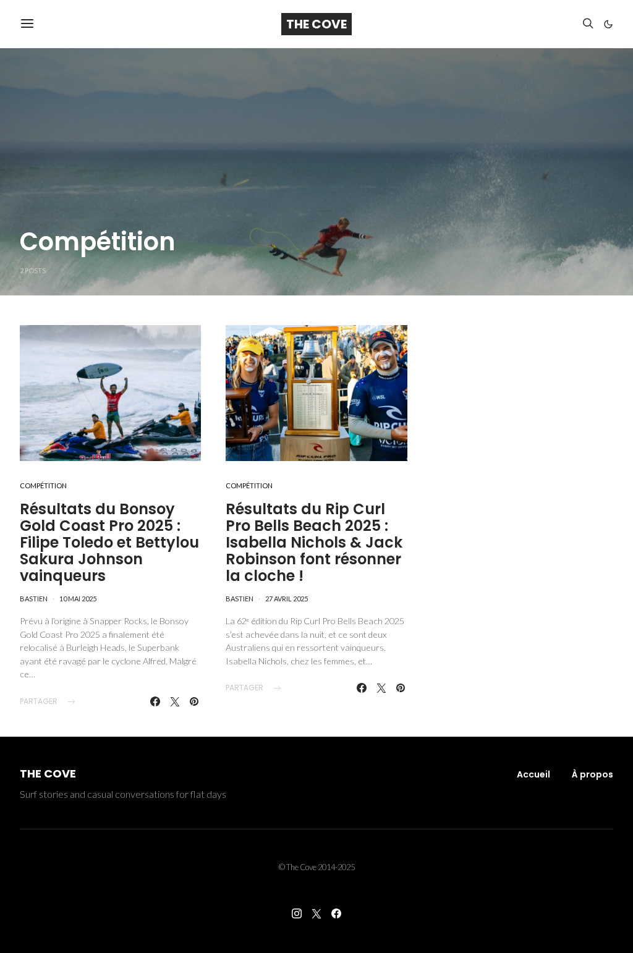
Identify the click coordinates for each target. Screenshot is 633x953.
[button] (608, 24)
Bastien (34, 599)
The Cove (316, 24)
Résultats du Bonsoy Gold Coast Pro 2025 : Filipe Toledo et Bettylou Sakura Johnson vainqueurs (109, 542)
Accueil (533, 774)
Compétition (43, 485)
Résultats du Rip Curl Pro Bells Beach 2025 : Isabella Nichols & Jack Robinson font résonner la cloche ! (314, 542)
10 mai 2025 (77, 599)
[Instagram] (296, 913)
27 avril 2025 (286, 599)
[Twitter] (316, 913)
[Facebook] (336, 913)
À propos (592, 774)
